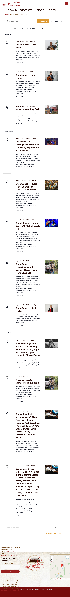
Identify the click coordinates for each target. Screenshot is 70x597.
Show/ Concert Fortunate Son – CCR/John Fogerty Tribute (28, 225)
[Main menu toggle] (66, 3)
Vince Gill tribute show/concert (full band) (28, 381)
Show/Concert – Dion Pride (26, 46)
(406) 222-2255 (9, 551)
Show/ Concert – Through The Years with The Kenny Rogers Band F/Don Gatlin (27, 146)
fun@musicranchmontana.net (9, 555)
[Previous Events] (6, 28)
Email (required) (10, 563)
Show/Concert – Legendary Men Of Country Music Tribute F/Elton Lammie (26, 268)
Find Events (43, 21)
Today (14, 28)
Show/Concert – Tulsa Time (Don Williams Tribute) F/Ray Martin (26, 186)
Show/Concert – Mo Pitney (25, 76)
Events (7, 14)
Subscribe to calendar (53, 533)
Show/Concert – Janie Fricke (26, 309)
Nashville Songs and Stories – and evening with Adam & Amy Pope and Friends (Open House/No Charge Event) (28, 349)
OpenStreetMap (58, 579)
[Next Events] (10, 28)
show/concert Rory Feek (27, 109)
